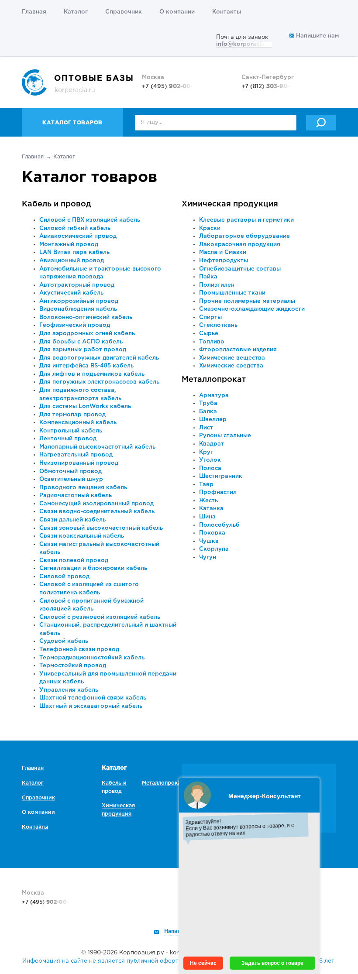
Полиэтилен (216, 285)
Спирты (210, 317)
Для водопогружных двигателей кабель (99, 358)
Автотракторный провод (76, 285)
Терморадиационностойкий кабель (92, 657)
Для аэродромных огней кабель (87, 333)
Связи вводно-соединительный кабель (97, 511)
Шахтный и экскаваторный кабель (90, 706)
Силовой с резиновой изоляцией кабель (99, 617)
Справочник (123, 12)
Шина (207, 516)
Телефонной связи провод (79, 649)
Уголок (210, 460)
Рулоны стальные (225, 435)
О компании (177, 12)
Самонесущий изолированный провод (96, 503)
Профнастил (218, 492)
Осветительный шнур (71, 479)
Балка (208, 411)
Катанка (211, 508)
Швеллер (213, 419)
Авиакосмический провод (78, 236)
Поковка (212, 533)
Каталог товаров (72, 122)
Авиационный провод (71, 260)
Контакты (226, 12)
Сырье (208, 333)
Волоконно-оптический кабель (85, 317)
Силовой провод (64, 576)
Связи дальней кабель (72, 520)
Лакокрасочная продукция (239, 244)
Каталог (76, 12)
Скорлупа (214, 549)
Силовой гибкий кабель (74, 228)
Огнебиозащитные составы (240, 269)
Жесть (208, 500)
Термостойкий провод (72, 665)
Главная (34, 12)
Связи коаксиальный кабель (81, 536)
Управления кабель (68, 690)
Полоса (210, 468)
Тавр (206, 484)
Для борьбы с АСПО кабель (81, 342)
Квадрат (211, 444)
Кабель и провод (56, 204)
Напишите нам (316, 36)
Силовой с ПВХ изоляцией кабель (89, 220)
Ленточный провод (67, 438)
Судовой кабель (63, 641)
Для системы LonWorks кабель (85, 406)
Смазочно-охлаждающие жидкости (252, 309)
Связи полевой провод (73, 560)
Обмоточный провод (70, 471)
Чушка (209, 541)
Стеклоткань (218, 325)
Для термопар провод (72, 414)
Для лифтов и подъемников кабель (92, 374)
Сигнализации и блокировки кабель (93, 568)
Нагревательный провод (76, 455)
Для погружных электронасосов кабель (99, 382)
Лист (206, 427)
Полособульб (219, 525)
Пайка (208, 276)
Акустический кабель (71, 293)
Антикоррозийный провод (78, 301)
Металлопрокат (214, 379)
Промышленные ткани (232, 293)
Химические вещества (232, 358)
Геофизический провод (74, 325)
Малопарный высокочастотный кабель (97, 447)
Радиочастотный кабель (75, 495)
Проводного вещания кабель (83, 487)
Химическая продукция (230, 204)
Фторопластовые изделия (238, 349)
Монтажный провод (68, 244)
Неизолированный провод (78, 463)
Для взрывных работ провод (82, 349)
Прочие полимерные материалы (247, 301)
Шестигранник (220, 476)
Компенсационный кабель (78, 422)
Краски (209, 228)
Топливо (211, 342)
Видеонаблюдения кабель (78, 309)
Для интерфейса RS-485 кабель (86, 366)
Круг (206, 452)
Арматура (214, 395)
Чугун (207, 557)
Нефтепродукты (223, 260)
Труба (208, 403)
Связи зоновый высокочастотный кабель (101, 528)
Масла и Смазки (222, 252)
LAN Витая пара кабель (74, 252)
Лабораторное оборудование (244, 236)
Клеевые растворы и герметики (246, 220)
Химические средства (231, 366)
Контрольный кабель (70, 431)
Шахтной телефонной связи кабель (92, 698)
